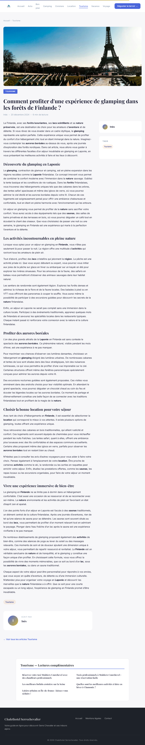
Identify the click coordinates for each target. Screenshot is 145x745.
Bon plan (38, 6)
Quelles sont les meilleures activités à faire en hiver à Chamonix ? (99, 686)
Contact (108, 718)
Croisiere (59, 6)
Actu (30, 6)
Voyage (106, 6)
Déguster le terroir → (127, 6)
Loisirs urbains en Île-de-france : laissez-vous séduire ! (45, 692)
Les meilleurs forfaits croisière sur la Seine (43, 684)
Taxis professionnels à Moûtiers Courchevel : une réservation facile (98, 676)
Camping (47, 6)
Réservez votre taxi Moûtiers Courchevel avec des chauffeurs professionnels (44, 676)
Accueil (20, 6)
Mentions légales (93, 718)
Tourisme (83, 6)
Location (71, 6)
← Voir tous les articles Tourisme (20, 639)
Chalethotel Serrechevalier (23, 719)
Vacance (95, 6)
